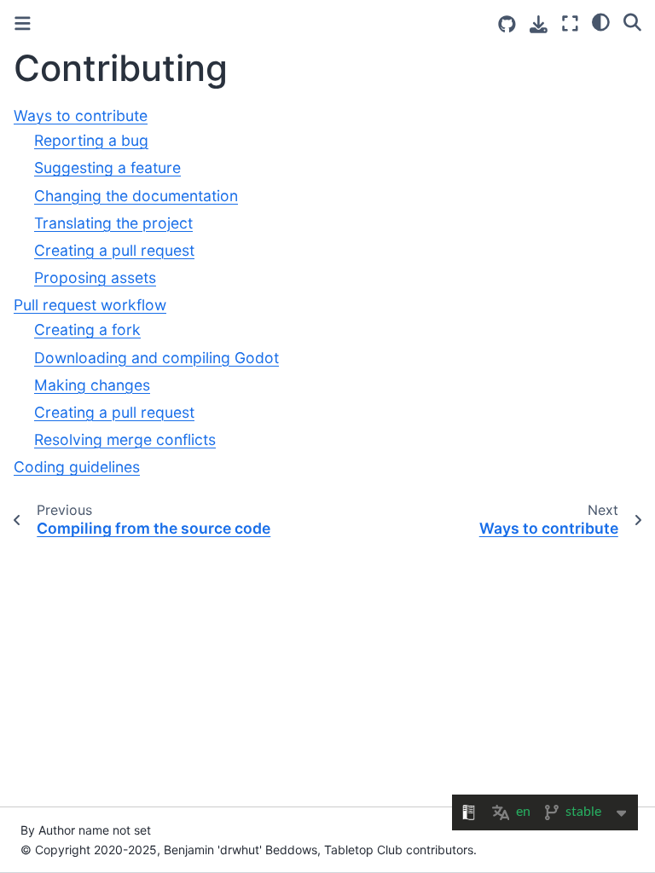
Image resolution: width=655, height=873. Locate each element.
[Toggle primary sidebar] (22, 23)
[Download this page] (538, 24)
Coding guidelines (77, 467)
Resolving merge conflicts (125, 439)
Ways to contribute (81, 115)
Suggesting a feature (107, 167)
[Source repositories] (507, 24)
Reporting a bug (91, 140)
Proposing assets (95, 277)
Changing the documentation (136, 196)
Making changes (92, 385)
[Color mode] (601, 21)
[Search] (632, 21)
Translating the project (113, 223)
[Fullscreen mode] (570, 23)
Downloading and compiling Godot (156, 358)
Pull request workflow (90, 305)
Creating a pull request (114, 250)
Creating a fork (87, 329)
